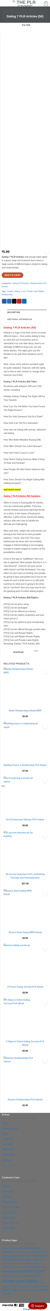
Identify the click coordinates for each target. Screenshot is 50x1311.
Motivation (26, 1276)
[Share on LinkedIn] (24, 301)
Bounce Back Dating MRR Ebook (25, 932)
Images (39, 1264)
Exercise (17, 1255)
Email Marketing (7, 1256)
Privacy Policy (9, 1212)
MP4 (38, 1275)
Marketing (7, 1271)
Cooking (30, 1252)
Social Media (24, 1286)
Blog (4, 1134)
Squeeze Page (9, 1289)
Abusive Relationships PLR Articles (25, 1099)
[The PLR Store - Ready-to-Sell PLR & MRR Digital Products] (25, 3)
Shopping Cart (9, 1202)
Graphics (28, 1259)
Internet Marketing (19, 1267)
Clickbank (23, 1252)
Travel (32, 1290)
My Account (7, 1191)
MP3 (33, 1276)
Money (19, 1276)
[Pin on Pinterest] (19, 301)
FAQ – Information (11, 1207)
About (5, 1123)
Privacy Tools (8, 1217)
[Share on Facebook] (4, 301)
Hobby (28, 1263)
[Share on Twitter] (9, 301)
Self (12, 1286)
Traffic (27, 1290)
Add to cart (12, 275)
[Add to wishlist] (47, 251)
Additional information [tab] (19, 319)
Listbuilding (31, 1267)
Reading (41, 1282)
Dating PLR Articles (20, 283)
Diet (40, 1252)
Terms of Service (10, 1223)
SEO (16, 1286)
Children (16, 1252)
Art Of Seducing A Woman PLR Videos (25, 819)
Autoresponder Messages (28, 1248)
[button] (3, 3)
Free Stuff (7, 1144)
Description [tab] (13, 312)
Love (23, 291)
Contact (6, 1186)
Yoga (9, 1294)
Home (34, 1263)
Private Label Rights (35, 291)
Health (35, 1259)
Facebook (26, 1256)
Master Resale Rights (29, 1271)
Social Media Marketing (39, 1286)
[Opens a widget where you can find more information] (37, 1306)
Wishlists (6, 1196)
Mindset (13, 1276)
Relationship (7, 294)
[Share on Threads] (14, 301)
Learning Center (10, 1128)
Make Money (42, 1267)
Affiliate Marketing (9, 1248)
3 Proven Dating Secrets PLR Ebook (25, 987)
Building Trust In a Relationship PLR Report (25, 765)
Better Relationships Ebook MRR (25, 710)
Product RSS (8, 1155)
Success (21, 1290)
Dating (17, 291)
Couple (10, 291)
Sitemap (6, 1160)
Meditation (6, 1276)
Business (7, 1251)
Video (37, 1290)
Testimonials (8, 1149)
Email (45, 1252)
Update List (7, 1139)
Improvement (7, 1267)
